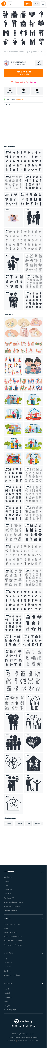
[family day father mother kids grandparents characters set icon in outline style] (13, 180)
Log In (36, 4)
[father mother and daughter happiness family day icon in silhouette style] (13, 254)
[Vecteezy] (3, 3)
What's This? (19, 99)
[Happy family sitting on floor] (14, 464)
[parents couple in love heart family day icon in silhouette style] (31, 1033)
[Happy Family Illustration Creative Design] (13, 234)
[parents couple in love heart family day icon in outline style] (12, 1031)
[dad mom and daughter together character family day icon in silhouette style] (32, 357)
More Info (9, 103)
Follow (39, 64)
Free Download (23, 72)
